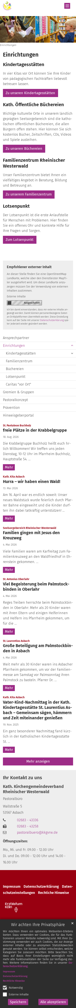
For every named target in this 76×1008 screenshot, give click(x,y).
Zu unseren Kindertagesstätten (30, 93)
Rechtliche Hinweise (14, 981)
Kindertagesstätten (23, 64)
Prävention (11, 407)
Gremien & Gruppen (18, 392)
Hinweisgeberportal (18, 415)
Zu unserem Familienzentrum (29, 194)
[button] (72, 345)
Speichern (18, 1002)
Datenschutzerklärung (15, 976)
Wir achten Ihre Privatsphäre (38, 924)
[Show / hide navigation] (67, 6)
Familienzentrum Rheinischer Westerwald (34, 163)
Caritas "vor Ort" (18, 384)
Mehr (9, 467)
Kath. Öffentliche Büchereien (33, 104)
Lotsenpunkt (16, 206)
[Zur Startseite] (7, 5)
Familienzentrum (19, 361)
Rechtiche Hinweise (53, 893)
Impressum (9, 971)
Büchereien (15, 369)
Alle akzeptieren (53, 1002)
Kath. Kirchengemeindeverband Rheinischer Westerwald (33, 789)
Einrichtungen (21, 54)
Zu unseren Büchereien (24, 148)
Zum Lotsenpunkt (20, 240)
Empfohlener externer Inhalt (29, 267)
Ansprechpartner (16, 338)
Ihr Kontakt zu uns (22, 777)
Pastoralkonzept (15, 400)
